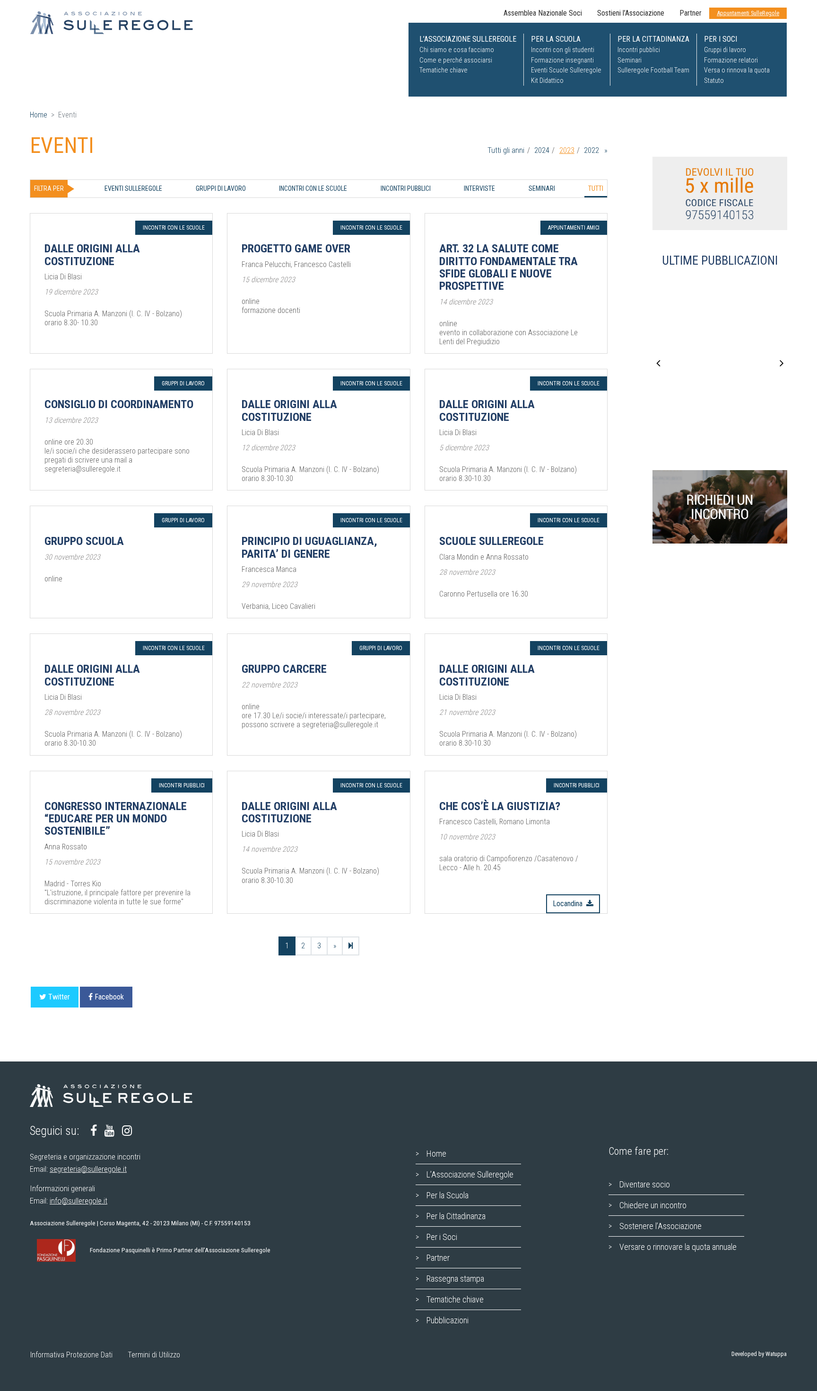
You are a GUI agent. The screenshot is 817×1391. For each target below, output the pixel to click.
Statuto (714, 81)
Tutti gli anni (505, 150)
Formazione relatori (731, 60)
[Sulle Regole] (117, 23)
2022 (591, 150)
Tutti (595, 188)
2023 (566, 150)
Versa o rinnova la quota (737, 70)
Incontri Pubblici (406, 188)
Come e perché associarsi (455, 60)
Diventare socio (644, 1184)
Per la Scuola (447, 1195)
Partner (690, 13)
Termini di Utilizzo (154, 1354)
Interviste (479, 188)
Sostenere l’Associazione (660, 1226)
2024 (541, 150)
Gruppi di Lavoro (221, 188)
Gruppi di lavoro (725, 50)
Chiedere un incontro (653, 1205)
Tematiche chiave (443, 70)
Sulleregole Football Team (653, 70)
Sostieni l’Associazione (630, 13)
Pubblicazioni (447, 1320)
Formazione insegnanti (562, 60)
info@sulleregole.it (78, 1200)
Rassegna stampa (455, 1279)
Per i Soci (441, 1237)
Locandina (567, 903)
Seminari (629, 60)
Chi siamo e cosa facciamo (456, 50)
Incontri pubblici (638, 50)
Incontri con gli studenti (562, 50)
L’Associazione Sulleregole (469, 1174)
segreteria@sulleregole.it (88, 1169)
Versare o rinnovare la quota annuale (678, 1247)
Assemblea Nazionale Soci (543, 13)
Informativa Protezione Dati (71, 1354)
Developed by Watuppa (759, 1353)
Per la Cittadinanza (456, 1216)
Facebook (109, 996)
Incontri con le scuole (313, 188)
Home (38, 114)
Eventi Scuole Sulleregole (566, 70)
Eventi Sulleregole (133, 188)
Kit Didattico (547, 81)
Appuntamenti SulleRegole (748, 13)
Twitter (59, 996)
